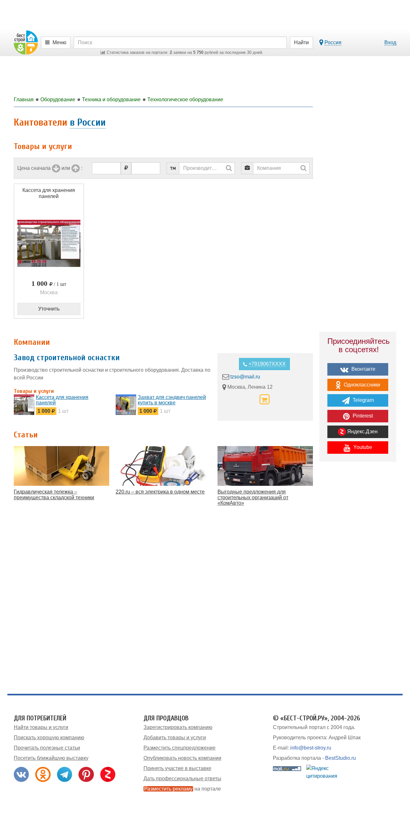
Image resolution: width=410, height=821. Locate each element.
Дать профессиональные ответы (182, 778)
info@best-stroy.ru (310, 748)
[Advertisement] (357, 578)
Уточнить (49, 308)
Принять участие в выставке (177, 768)
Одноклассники (361, 384)
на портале (182, 789)
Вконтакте (362, 369)
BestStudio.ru (340, 758)
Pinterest (362, 416)
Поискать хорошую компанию (49, 737)
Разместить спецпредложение (180, 748)
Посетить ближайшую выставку (51, 758)
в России (88, 122)
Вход (390, 42)
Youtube (362, 447)
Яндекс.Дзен (362, 431)
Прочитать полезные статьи (47, 748)
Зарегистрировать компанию (178, 727)
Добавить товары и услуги (175, 737)
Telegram (362, 400)
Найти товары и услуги (41, 727)
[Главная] (26, 42)
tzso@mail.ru (245, 376)
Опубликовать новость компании (182, 758)
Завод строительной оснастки (67, 357)
